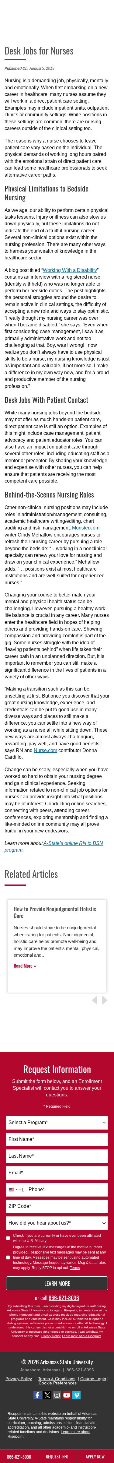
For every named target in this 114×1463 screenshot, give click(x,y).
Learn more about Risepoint (81, 1336)
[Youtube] (67, 1395)
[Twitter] (47, 1395)
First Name (21, 1139)
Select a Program (28, 1122)
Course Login (93, 1378)
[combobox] (57, 1123)
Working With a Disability (70, 270)
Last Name (21, 1156)
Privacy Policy (18, 1378)
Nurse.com (45, 750)
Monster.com (85, 527)
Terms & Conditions (56, 1378)
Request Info (57, 1456)
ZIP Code (20, 1206)
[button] (105, 1000)
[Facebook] (37, 1395)
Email (16, 1172)
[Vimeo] (76, 1395)
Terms (75, 1268)
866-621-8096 (64, 1298)
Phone (37, 1189)
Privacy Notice (51, 1336)
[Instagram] (57, 1395)
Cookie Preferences (58, 1382)
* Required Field (57, 1106)
